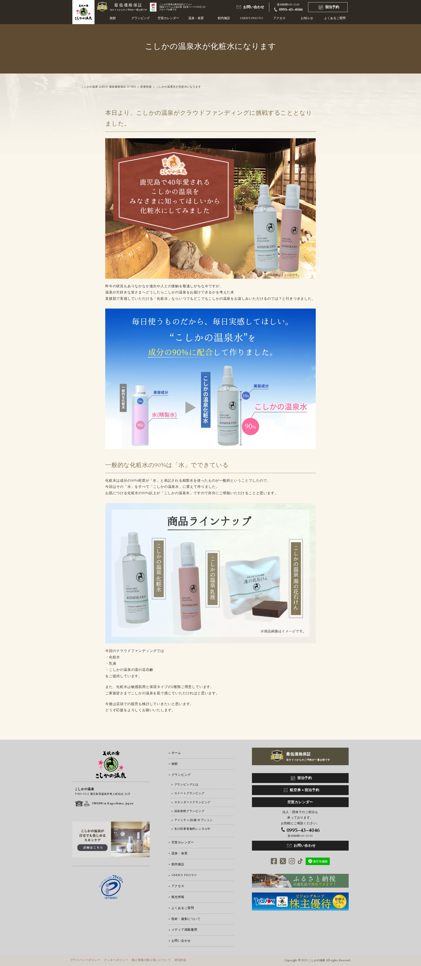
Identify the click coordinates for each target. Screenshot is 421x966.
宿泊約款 (181, 960)
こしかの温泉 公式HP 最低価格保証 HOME (108, 86)
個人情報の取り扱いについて (151, 960)
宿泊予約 (332, 7)
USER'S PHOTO (251, 18)
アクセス (279, 18)
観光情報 (177, 897)
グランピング (140, 18)
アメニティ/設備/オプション (193, 820)
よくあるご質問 (335, 18)
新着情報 (146, 86)
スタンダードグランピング (192, 802)
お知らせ (307, 18)
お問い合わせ (253, 7)
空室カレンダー (168, 18)
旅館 (113, 18)
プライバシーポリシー (85, 960)
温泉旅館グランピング (189, 811)
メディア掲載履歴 (184, 930)
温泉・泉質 (196, 18)
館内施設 (224, 18)
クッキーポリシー (116, 960)
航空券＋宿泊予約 (304, 790)
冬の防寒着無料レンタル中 (192, 829)
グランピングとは (186, 784)
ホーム (176, 753)
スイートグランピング (189, 793)
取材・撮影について (186, 919)
